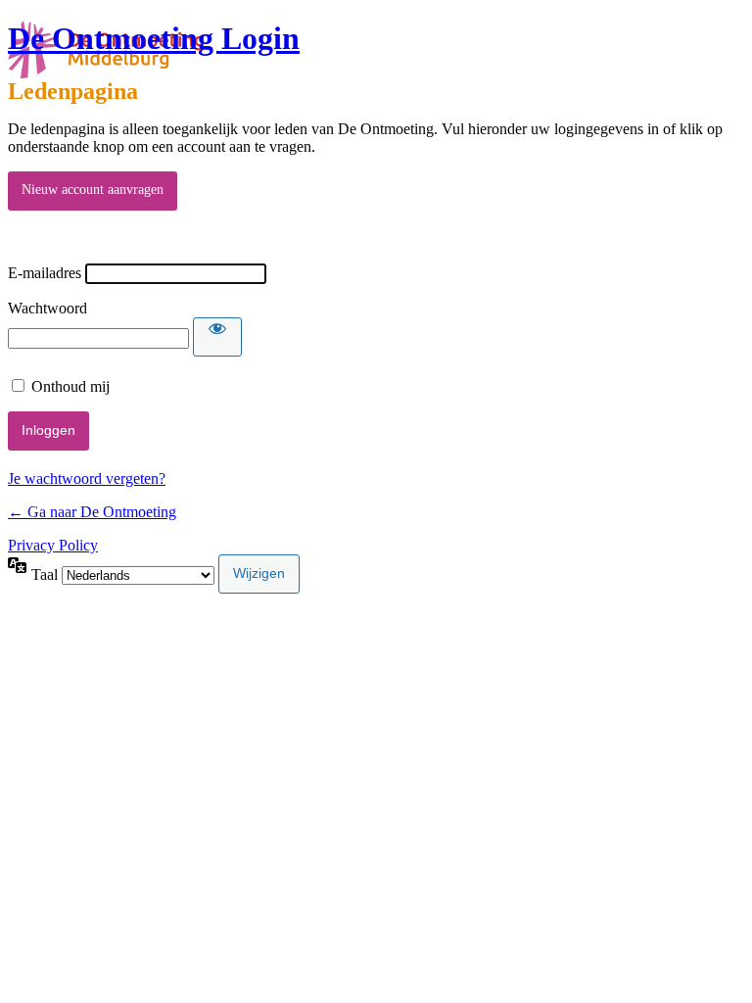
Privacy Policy (53, 545)
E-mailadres (44, 272)
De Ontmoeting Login (154, 38)
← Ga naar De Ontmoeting (92, 511)
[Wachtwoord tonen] (217, 337)
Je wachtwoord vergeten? (86, 478)
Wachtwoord (47, 308)
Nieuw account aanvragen (93, 189)
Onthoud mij (70, 386)
